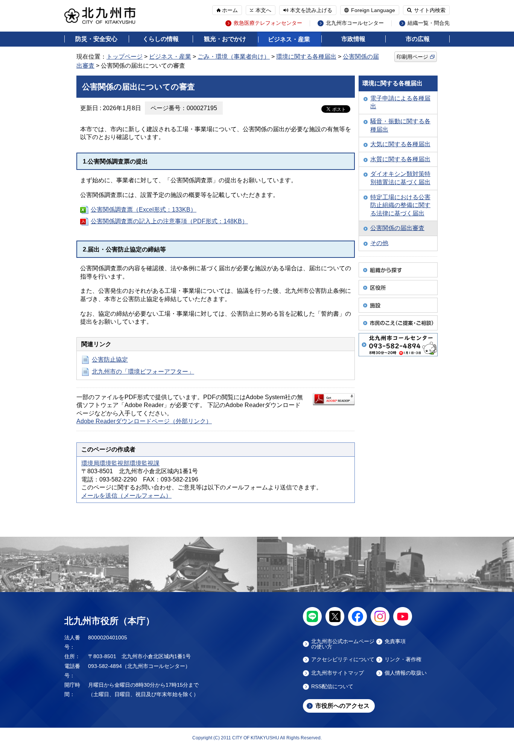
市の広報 (418, 39)
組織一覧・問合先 (429, 23)
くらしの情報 (161, 39)
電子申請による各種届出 (400, 102)
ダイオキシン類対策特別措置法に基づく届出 (400, 178)
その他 (379, 243)
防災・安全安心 (96, 39)
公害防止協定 (110, 359)
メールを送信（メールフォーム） (126, 495)
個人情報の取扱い (406, 673)
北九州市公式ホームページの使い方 (342, 644)
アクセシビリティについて (342, 659)
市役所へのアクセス (342, 706)
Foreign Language (373, 10)
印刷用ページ (412, 57)
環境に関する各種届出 (306, 56)
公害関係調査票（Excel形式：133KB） (143, 209)
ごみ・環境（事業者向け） (234, 56)
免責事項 (395, 641)
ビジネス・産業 (289, 39)
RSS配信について (332, 686)
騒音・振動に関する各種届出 (400, 125)
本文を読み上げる (311, 10)
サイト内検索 (430, 10)
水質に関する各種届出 (400, 159)
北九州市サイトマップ (337, 673)
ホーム (230, 10)
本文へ (263, 10)
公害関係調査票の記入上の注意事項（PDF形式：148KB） (169, 221)
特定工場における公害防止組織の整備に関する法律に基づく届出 (400, 205)
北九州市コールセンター (355, 23)
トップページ (124, 56)
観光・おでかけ (225, 39)
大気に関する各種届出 (400, 144)
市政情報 (353, 39)
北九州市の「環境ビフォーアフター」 (143, 371)
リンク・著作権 (403, 659)
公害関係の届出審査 (397, 228)
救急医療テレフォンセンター (268, 23)
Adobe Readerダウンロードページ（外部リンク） (144, 421)
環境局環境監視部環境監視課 (120, 463)
